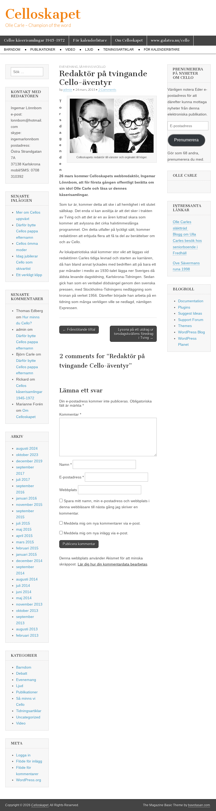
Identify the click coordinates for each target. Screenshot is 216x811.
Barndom (12, 49)
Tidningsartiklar (118, 49)
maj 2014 (24, 598)
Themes (185, 326)
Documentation (190, 301)
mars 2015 (25, 542)
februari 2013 (27, 635)
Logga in (23, 755)
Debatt (21, 673)
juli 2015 (23, 523)
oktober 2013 (27, 610)
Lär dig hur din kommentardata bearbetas (112, 564)
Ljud (89, 49)
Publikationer (42, 49)
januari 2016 (26, 498)
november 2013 (29, 604)
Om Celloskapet (129, 40)
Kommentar (70, 414)
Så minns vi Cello (92, 66)
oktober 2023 (27, 455)
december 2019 (29, 461)
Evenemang (68, 66)
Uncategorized (28, 717)
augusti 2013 (27, 629)
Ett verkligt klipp (29, 275)
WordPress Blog (191, 332)
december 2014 (29, 561)
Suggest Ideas (190, 313)
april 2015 (24, 536)
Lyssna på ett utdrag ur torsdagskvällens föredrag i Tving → (133, 334)
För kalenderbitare (90, 40)
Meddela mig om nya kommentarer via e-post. (102, 523)
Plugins (184, 307)
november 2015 (29, 504)
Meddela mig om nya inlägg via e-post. (96, 533)
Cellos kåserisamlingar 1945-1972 (34, 40)
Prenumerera (186, 140)
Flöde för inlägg (29, 761)
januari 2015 (26, 554)
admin (67, 90)
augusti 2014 (27, 579)
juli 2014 (23, 585)
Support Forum (190, 320)
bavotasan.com (199, 805)
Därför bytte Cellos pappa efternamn (27, 231)
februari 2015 (27, 548)
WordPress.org (28, 780)
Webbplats (68, 490)
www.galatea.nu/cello (170, 40)
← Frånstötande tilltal (79, 330)
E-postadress (71, 477)
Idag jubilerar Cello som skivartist (27, 262)
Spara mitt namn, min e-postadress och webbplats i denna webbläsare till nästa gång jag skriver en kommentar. (104, 507)
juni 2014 (23, 592)
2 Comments (107, 90)
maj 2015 (24, 529)
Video (70, 49)
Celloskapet (43, 14)
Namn (65, 464)
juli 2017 (23, 479)
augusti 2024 (27, 448)
